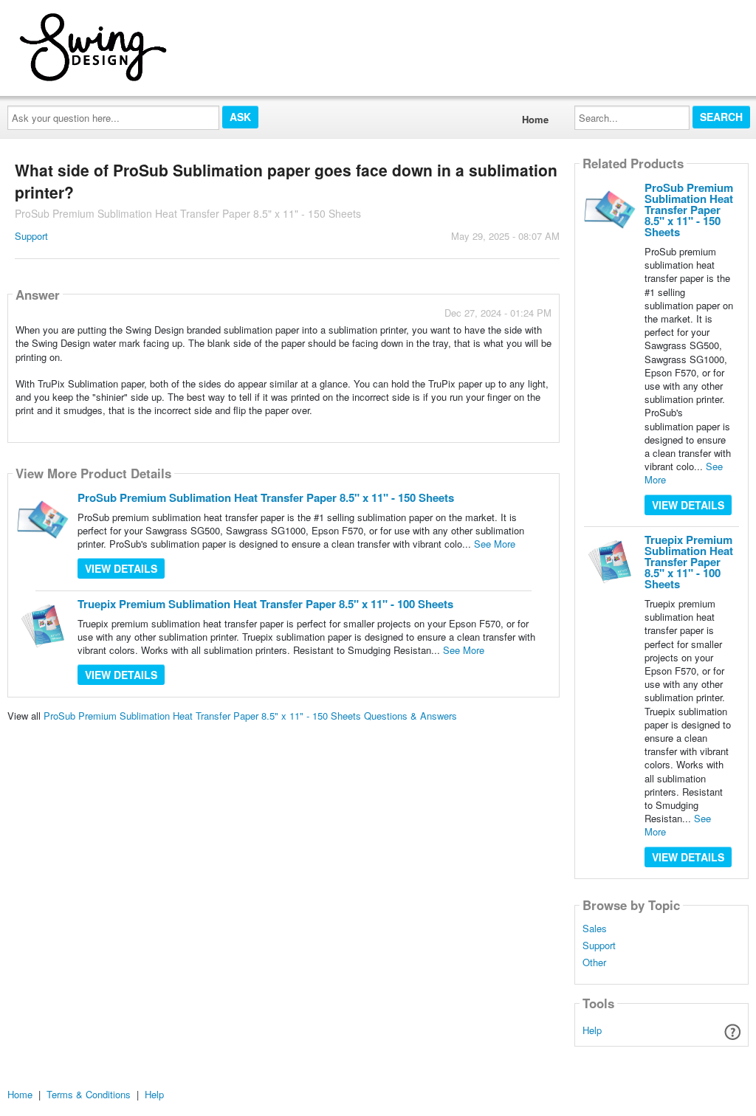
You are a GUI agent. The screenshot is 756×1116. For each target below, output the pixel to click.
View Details (121, 568)
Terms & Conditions (89, 1094)
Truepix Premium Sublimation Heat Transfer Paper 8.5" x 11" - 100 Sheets (265, 604)
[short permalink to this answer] (418, 430)
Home (535, 119)
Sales (595, 928)
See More (494, 544)
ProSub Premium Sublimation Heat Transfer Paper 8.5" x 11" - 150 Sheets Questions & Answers (250, 716)
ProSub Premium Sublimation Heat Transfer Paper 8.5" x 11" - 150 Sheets (266, 497)
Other (594, 962)
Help (592, 1030)
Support (31, 236)
